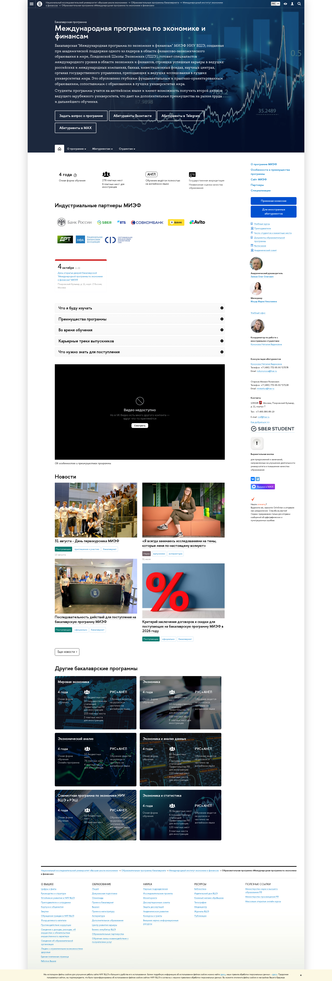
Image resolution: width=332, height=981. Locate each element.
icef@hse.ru (263, 416)
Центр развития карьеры (104, 925)
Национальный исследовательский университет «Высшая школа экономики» (79, 870)
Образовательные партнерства (108, 934)
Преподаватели (262, 228)
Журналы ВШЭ (201, 911)
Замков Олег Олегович (262, 276)
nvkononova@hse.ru (267, 371)
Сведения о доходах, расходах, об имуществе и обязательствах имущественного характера (58, 933)
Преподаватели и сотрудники (56, 902)
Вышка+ (96, 906)
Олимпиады (97, 897)
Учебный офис (258, 312)
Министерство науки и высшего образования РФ (261, 890)
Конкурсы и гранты (152, 915)
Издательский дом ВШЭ (206, 893)
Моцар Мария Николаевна (264, 301)
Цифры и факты (48, 888)
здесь (222, 974)
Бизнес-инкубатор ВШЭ (104, 929)
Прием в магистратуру (103, 911)
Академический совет (265, 250)
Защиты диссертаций (153, 906)
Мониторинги (150, 897)
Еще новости (66, 652)
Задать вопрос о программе (81, 115)
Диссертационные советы (156, 902)
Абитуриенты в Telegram (181, 115)
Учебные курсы (262, 223)
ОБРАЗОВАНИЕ (101, 884)
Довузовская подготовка (104, 893)
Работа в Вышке (48, 961)
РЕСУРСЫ (200, 884)
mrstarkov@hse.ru (265, 388)
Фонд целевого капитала (53, 920)
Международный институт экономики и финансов (194, 870)
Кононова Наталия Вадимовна (266, 344)
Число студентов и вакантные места (273, 233)
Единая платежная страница (55, 956)
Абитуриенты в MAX (75, 127)
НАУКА (147, 884)
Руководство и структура (53, 893)
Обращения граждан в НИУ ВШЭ (57, 915)
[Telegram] (258, 479)
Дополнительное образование (107, 920)
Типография (200, 902)
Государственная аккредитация (206, 180)
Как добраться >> (260, 422)
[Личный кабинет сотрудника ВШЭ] (292, 4)
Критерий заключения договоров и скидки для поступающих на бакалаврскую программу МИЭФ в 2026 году (182, 626)
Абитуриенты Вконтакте (132, 115)
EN (278, 3)
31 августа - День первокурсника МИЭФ (87, 541)
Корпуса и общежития (52, 906)
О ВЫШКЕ (47, 884)
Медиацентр (200, 906)
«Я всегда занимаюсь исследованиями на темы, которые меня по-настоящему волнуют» (179, 543)
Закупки (45, 911)
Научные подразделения (155, 888)
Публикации (200, 915)
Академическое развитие (156, 911)
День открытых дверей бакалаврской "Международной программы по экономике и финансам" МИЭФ (80, 276)
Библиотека (200, 888)
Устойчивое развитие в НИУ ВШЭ (58, 897)
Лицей (95, 888)
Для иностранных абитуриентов (273, 211)
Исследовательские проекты (158, 893)
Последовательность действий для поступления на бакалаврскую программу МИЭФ (95, 619)
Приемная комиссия (273, 201)
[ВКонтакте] (253, 479)
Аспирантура (98, 915)
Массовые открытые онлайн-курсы (263, 901)
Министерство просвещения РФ (262, 896)
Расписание (260, 245)
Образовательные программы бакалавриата (143, 870)
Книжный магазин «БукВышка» (209, 897)
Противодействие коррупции (56, 925)
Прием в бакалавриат (103, 902)
